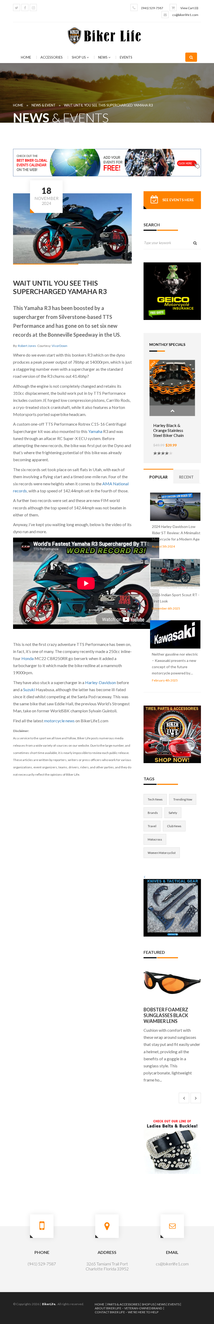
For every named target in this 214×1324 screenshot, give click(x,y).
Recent (186, 477)
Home (26, 57)
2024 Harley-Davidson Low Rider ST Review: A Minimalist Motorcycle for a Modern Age (176, 532)
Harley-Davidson (100, 682)
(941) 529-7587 (152, 8)
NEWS (103, 57)
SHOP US (79, 57)
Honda (27, 658)
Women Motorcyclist (162, 852)
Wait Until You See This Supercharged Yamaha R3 (108, 105)
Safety (173, 812)
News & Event (44, 105)
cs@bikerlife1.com (185, 15)
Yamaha (95, 431)
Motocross (155, 839)
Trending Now (182, 799)
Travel (152, 826)
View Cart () (189, 8)
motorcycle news (59, 720)
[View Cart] (173, 7)
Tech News (155, 799)
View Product (172, 410)
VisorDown (59, 346)
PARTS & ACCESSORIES (123, 1304)
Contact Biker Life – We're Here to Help (126, 1312)
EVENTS (126, 57)
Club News (174, 826)
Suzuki (29, 689)
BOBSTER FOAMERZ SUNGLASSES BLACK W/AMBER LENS (166, 1015)
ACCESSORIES (51, 57)
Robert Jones (27, 346)
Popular (158, 477)
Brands (153, 812)
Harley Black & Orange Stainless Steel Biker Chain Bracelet (168, 433)
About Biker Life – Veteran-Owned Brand (128, 1308)
